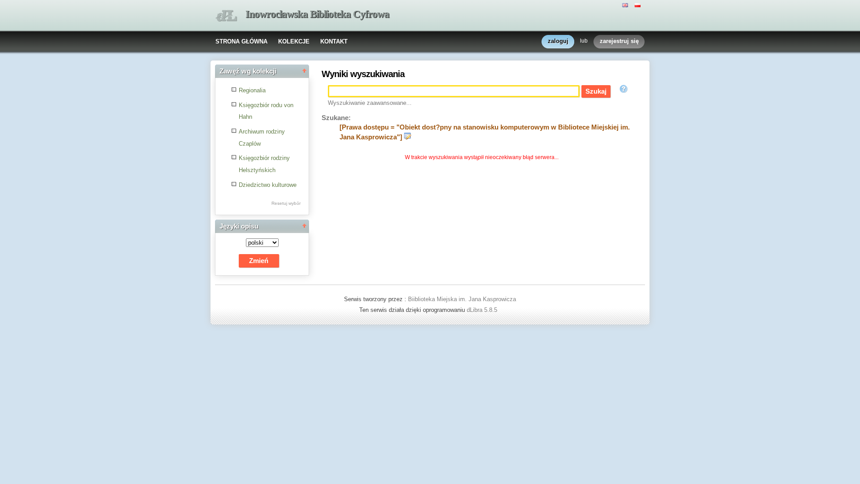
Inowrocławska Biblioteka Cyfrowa (317, 14)
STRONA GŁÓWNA (241, 41)
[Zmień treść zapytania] (407, 137)
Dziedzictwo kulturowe (268, 185)
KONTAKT (334, 41)
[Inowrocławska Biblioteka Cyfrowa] (226, 16)
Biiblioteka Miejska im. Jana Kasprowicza (462, 299)
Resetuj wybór (286, 203)
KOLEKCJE (294, 41)
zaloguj (558, 41)
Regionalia (252, 90)
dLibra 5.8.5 (483, 310)
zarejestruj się (619, 41)
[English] (626, 4)
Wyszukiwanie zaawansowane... (370, 102)
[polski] (639, 4)
